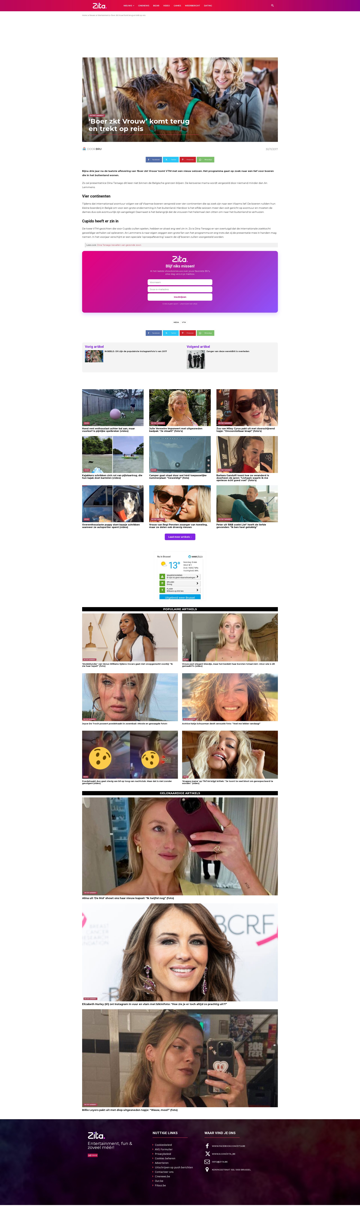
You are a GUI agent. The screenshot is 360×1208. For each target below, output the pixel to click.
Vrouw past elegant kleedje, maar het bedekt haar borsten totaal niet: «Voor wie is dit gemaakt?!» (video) (228, 665)
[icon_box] (224, 1146)
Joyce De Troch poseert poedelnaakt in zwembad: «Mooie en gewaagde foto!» (124, 723)
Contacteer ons (164, 1172)
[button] (272, 5)
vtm (184, 322)
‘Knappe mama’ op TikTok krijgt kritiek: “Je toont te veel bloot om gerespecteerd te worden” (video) (227, 782)
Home (84, 15)
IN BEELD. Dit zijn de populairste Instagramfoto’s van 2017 (136, 351)
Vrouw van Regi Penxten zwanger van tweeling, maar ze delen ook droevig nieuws (178, 526)
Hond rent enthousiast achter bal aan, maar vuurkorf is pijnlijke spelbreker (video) (108, 429)
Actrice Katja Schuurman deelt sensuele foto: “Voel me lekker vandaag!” (221, 723)
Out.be (159, 1181)
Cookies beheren (165, 1158)
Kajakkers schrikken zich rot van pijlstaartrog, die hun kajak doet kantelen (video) (112, 476)
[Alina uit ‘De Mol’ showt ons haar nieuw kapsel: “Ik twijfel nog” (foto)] (180, 846)
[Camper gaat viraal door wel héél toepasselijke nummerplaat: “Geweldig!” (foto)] (180, 454)
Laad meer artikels (179, 536)
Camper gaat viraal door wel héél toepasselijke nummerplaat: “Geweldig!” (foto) (178, 476)
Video (86, 423)
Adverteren (161, 1163)
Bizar (153, 470)
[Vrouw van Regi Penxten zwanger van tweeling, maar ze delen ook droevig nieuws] (180, 503)
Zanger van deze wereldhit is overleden (227, 351)
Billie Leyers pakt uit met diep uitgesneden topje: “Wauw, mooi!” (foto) (130, 1110)
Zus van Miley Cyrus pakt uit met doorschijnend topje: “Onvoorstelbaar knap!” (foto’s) (245, 429)
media (176, 322)
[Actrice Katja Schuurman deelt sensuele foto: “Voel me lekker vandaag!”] (230, 697)
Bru (99, 149)
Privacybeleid (163, 1153)
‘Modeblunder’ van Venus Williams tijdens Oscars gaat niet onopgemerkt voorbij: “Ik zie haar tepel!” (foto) (127, 665)
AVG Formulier (164, 1149)
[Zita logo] (99, 5)
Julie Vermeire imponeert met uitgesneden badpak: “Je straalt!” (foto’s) (175, 429)
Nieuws (92, 15)
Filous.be (160, 1185)
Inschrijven (180, 297)
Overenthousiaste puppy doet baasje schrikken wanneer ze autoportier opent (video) (111, 526)
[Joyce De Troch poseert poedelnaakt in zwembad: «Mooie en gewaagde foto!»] (130, 697)
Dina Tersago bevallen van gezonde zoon (119, 245)
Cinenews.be (162, 1176)
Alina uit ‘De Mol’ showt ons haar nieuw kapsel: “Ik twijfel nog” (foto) (128, 898)
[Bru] (84, 149)
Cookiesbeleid (163, 1144)
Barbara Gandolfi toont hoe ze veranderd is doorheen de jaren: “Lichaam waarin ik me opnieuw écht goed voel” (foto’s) (242, 478)
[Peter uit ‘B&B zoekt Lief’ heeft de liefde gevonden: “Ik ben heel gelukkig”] (247, 503)
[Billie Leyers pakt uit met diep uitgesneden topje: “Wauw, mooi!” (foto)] (180, 1058)
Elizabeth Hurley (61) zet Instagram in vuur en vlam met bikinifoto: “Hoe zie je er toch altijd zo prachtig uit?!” (154, 1004)
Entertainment (103, 15)
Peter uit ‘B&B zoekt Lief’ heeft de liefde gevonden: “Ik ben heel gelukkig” (241, 526)
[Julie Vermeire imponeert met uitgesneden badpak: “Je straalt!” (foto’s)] (180, 407)
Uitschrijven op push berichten (174, 1167)
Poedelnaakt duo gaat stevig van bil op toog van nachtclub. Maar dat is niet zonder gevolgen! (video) (127, 782)
